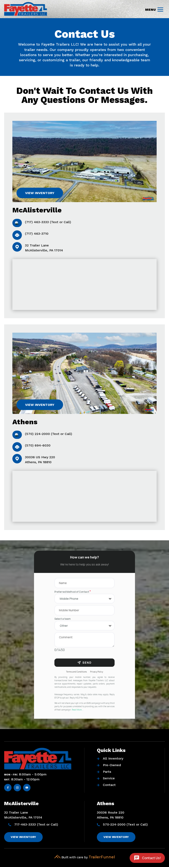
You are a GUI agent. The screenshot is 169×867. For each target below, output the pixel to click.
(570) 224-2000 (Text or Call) (48, 434)
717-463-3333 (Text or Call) (36, 824)
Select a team (62, 619)
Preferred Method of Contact (72, 592)
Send (87, 662)
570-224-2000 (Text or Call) (125, 824)
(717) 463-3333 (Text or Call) (48, 222)
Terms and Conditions (76, 671)
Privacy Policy (96, 671)
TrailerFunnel (102, 857)
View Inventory (39, 193)
